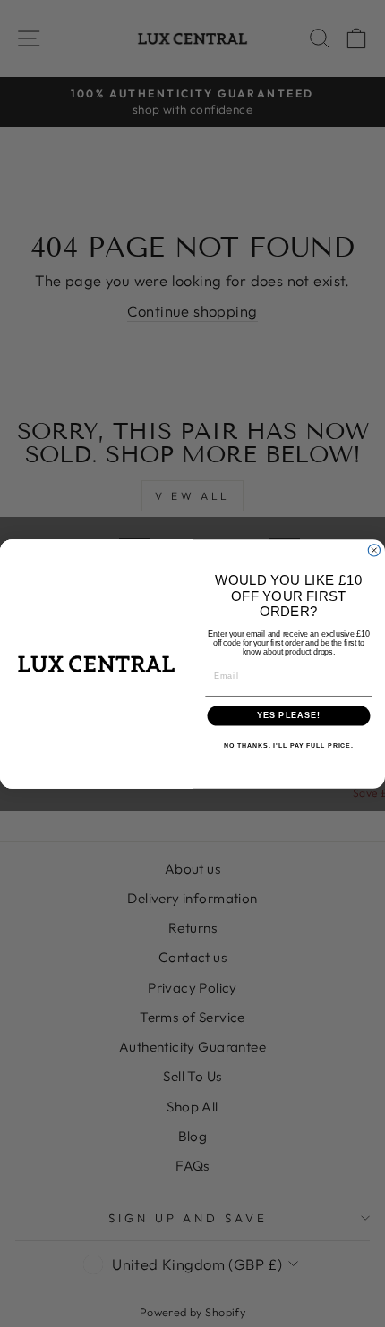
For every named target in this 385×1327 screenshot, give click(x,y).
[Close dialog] (374, 549)
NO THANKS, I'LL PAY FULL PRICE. (288, 744)
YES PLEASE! (289, 715)
